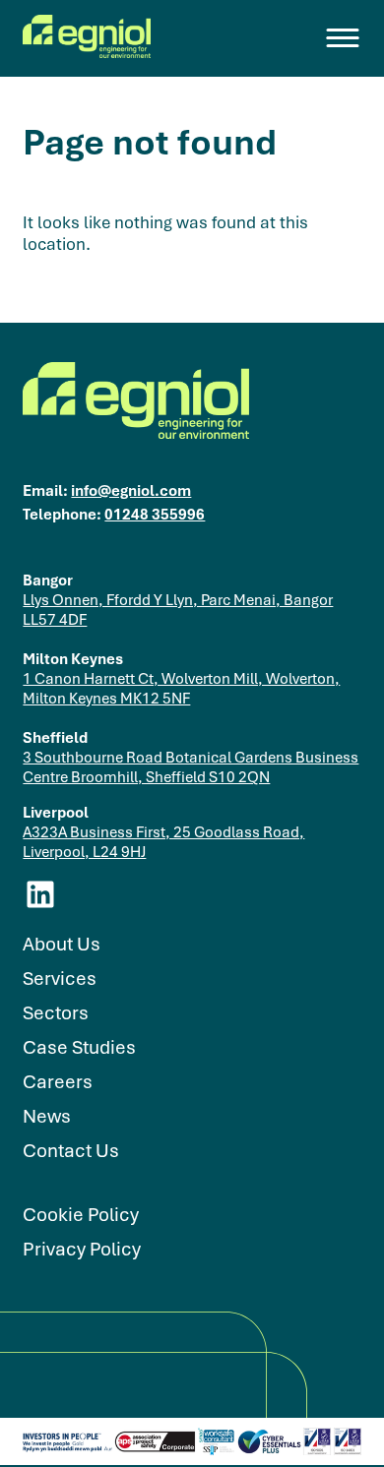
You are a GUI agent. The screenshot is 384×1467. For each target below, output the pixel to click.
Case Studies (79, 1047)
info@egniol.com (131, 490)
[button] (343, 38)
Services (59, 978)
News (47, 1116)
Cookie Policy (81, 1214)
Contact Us (71, 1150)
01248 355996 (154, 513)
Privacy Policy (82, 1249)
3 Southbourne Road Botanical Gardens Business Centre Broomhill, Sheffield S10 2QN (190, 766)
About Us (61, 944)
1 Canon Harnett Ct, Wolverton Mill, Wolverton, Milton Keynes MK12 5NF (181, 687)
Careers (58, 1082)
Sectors (56, 1013)
